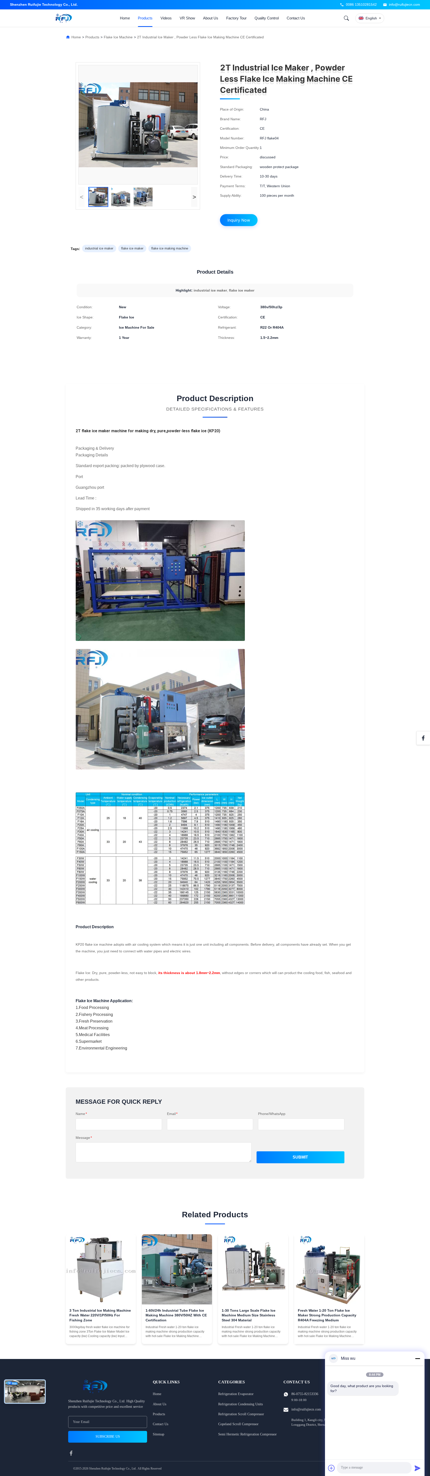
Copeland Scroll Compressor (238, 1424)
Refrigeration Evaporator (236, 1394)
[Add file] (331, 1468)
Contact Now (101, 1336)
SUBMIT (300, 1157)
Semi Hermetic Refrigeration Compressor (247, 1434)
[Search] (346, 18)
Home (125, 18)
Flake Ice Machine (118, 37)
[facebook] (71, 1453)
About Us (210, 18)
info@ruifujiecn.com (404, 4)
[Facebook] (423, 738)
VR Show (187, 18)
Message (84, 1138)
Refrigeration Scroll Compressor (241, 1414)
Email (172, 1114)
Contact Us (296, 18)
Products (145, 18)
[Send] (418, 1468)
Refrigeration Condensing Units (240, 1404)
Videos (166, 18)
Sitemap (158, 1434)
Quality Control (267, 18)
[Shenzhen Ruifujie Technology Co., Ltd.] (65, 18)
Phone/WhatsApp (271, 1114)
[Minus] (418, 1358)
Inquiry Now (238, 220)
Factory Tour (236, 18)
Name (81, 1114)
